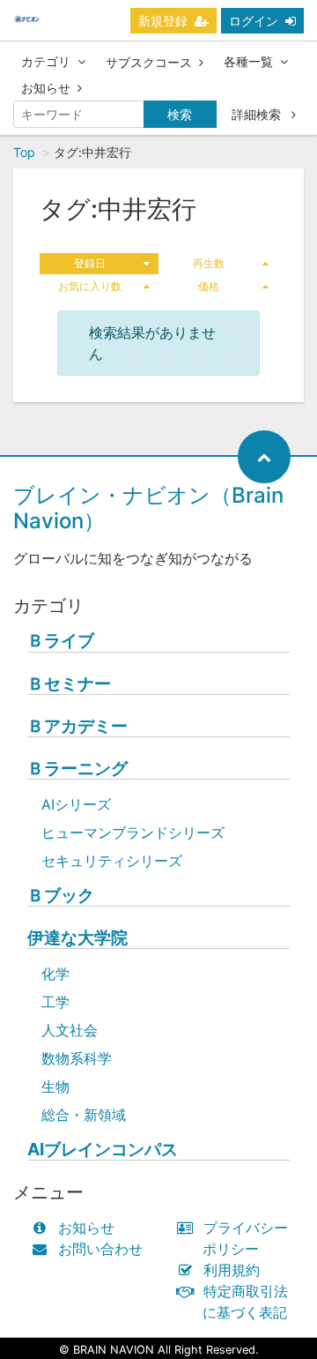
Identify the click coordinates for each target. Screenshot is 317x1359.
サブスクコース (149, 62)
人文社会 (69, 1030)
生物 (55, 1086)
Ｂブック (60, 895)
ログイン (253, 20)
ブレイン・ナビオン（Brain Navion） (148, 508)
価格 (208, 286)
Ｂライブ (60, 641)
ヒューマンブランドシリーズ (133, 832)
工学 (55, 1002)
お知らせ (45, 87)
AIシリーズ (76, 804)
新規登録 (163, 20)
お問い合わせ (100, 1249)
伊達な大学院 (77, 938)
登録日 (90, 263)
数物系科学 (76, 1058)
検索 (179, 114)
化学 (55, 973)
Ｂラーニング (77, 768)
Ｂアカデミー (77, 726)
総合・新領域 (83, 1115)
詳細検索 (258, 114)
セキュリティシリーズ (111, 861)
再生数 (209, 263)
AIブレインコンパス (102, 1149)
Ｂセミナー (69, 684)
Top (24, 152)
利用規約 (231, 1270)
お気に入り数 (90, 286)
